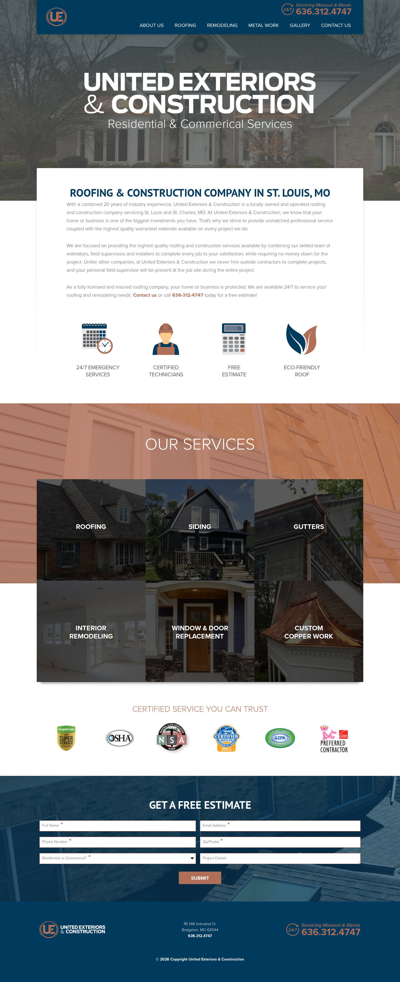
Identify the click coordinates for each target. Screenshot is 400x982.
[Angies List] (66, 738)
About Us (152, 25)
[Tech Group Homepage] (77, 930)
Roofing (185, 25)
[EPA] (280, 738)
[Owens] (334, 738)
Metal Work (263, 25)
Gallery (300, 25)
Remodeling (222, 25)
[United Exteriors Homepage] (57, 17)
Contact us (145, 295)
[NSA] (173, 738)
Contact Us (336, 25)
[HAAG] (227, 738)
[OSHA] (120, 738)
